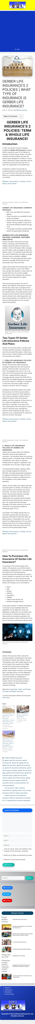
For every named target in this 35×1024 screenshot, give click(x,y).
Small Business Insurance (20, 919)
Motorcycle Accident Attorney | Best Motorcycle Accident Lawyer (23, 934)
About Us (8, 988)
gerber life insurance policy (15, 773)
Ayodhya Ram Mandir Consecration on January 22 (22, 927)
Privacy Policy (9, 994)
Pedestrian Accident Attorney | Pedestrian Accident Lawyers (21, 965)
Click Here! (6, 697)
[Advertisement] (17, 28)
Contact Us (8, 990)
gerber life (15, 763)
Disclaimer (8, 992)
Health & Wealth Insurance (13, 758)
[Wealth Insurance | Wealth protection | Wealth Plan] (23, 709)
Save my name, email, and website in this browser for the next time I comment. (18, 850)
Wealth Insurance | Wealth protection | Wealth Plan (22, 715)
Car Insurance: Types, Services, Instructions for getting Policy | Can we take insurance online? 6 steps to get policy (16, 790)
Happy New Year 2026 (19, 955)
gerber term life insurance (16, 778)
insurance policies (20, 783)
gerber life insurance (9, 765)
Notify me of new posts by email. (14, 859)
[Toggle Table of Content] (20, 116)
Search (29, 878)
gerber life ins (23, 763)
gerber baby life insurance (13, 760)
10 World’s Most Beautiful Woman (22, 949)
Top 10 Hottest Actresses (19, 942)
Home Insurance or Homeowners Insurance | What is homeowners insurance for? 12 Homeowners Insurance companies (16, 798)
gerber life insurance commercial (15, 768)
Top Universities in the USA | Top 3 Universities (22, 976)
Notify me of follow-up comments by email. (18, 855)
